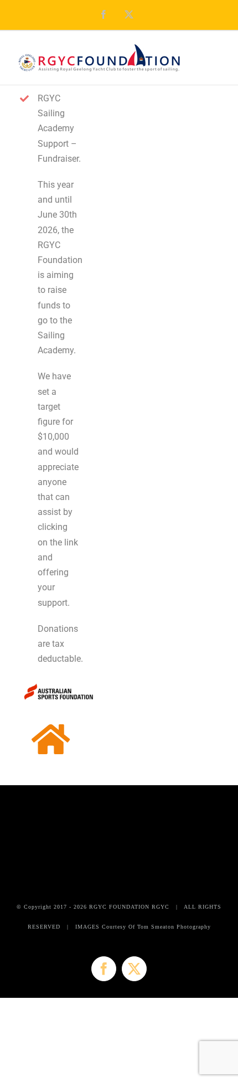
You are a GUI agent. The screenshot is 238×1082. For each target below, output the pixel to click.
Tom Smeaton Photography (174, 927)
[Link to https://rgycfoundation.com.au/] (51, 739)
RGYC (160, 907)
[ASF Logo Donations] (58, 684)
